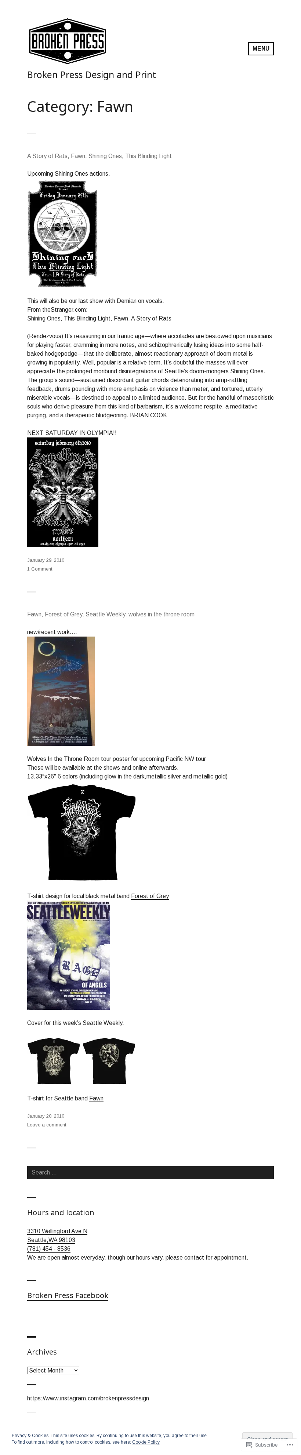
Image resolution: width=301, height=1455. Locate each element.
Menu (261, 48)
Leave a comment (46, 1125)
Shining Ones (105, 156)
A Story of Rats (47, 156)
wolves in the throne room (161, 614)
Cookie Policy (146, 1442)
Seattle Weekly (105, 614)
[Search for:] (150, 1172)
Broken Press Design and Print (91, 74)
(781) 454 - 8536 (48, 1249)
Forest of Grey (63, 614)
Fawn (78, 156)
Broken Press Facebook (67, 1295)
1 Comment (39, 569)
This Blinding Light (148, 156)
